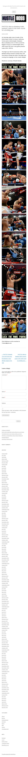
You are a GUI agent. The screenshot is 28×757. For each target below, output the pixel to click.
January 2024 (5, 486)
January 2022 (5, 520)
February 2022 (5, 518)
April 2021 (4, 533)
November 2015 (5, 646)
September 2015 (5, 650)
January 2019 (5, 578)
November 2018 (5, 581)
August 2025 (4, 464)
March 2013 (4, 704)
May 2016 (4, 635)
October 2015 (5, 648)
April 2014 (4, 680)
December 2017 (5, 601)
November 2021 (5, 524)
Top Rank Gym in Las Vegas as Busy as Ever (12, 434)
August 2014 (4, 673)
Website (4, 403)
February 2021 (5, 534)
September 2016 (5, 628)
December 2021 (5, 522)
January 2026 (5, 462)
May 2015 (4, 657)
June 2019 (4, 569)
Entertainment (5, 720)
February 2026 (5, 461)
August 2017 (4, 608)
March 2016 (4, 639)
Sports (3, 727)
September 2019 (5, 563)
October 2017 (5, 605)
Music (3, 723)
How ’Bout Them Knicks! (7, 439)
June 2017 (4, 612)
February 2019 (5, 576)
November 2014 (5, 668)
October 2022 (5, 507)
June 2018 (4, 590)
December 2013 (5, 687)
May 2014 (4, 678)
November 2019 (5, 560)
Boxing (3, 718)
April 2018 (4, 594)
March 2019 (4, 574)
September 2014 (5, 671)
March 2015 (4, 660)
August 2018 (4, 587)
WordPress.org (5, 745)
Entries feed (4, 741)
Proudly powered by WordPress (8, 754)
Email (3, 397)
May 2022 (4, 515)
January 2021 (5, 536)
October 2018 (5, 583)
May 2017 (4, 614)
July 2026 (4, 455)
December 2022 (5, 504)
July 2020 (4, 545)
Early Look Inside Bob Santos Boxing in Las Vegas (13, 432)
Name (4, 391)
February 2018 (5, 597)
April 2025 (4, 471)
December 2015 (5, 644)
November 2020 (5, 538)
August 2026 (4, 453)
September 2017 (5, 606)
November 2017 (5, 603)
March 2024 (4, 482)
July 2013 (4, 696)
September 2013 (5, 693)
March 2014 (4, 682)
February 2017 (5, 619)
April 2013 (4, 702)
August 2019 (4, 565)
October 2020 (5, 540)
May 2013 (4, 700)
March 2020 (4, 552)
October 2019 (5, 561)
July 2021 (4, 529)
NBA (3, 725)
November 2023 (5, 489)
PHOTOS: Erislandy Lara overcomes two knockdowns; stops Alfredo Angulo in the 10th (7, 359)
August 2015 (4, 651)
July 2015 (4, 653)
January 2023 (5, 502)
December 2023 (5, 488)
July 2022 (4, 513)
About (3, 716)
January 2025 (5, 477)
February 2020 (5, 554)
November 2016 (5, 624)
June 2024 (4, 480)
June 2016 (4, 633)
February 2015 (5, 662)
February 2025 (5, 475)
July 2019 (4, 567)
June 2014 (4, 677)
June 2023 (4, 497)
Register (4, 738)
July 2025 (4, 466)
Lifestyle (4, 722)
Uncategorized (5, 729)
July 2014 (4, 675)
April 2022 (4, 516)
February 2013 (5, 705)
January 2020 (5, 556)
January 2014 (5, 686)
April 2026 (4, 457)
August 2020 (4, 543)
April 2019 (4, 572)
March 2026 (4, 459)
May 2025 (4, 470)
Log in (3, 740)
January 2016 (5, 642)
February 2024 (5, 484)
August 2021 (4, 527)
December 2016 (5, 623)
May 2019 (4, 570)
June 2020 (4, 547)
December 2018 (5, 579)
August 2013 (4, 695)
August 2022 (4, 511)
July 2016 (4, 632)
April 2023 (4, 498)
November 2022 (5, 506)
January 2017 (5, 621)
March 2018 (4, 596)
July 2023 (4, 495)
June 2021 (4, 531)
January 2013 (5, 707)
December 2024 (5, 479)
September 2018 (5, 585)
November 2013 (5, 689)
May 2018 (4, 592)
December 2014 (5, 666)
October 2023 (5, 491)
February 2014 (5, 684)
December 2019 (5, 558)
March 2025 (4, 473)
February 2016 (5, 641)
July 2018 (4, 588)
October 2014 (5, 669)
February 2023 (5, 500)
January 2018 (5, 599)
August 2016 (4, 630)
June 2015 (4, 655)
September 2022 (5, 509)
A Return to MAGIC (6, 430)
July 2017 (4, 610)
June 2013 (4, 698)
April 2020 (4, 551)
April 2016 (4, 637)
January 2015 (5, 664)
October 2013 (5, 691)
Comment (5, 375)
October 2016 (5, 626)
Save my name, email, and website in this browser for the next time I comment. (14, 411)
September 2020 (5, 542)
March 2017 (4, 617)
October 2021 (5, 525)
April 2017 (4, 615)
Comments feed (5, 743)
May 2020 (4, 549)
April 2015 (4, 659)
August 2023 (4, 493)
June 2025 (4, 468)
